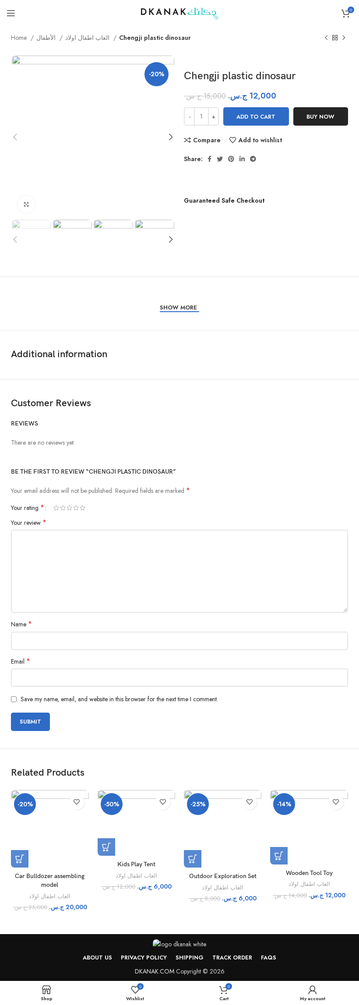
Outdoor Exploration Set (223, 876)
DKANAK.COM (154, 971)
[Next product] (343, 38)
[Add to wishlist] (76, 802)
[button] (19, 859)
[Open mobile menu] (11, 13)
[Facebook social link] (209, 159)
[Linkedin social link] (242, 159)
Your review (28, 522)
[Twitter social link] (219, 159)
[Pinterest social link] (231, 159)
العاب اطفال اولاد (88, 37)
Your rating (27, 507)
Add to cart (255, 116)
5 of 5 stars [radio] (82, 508)
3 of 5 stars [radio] (69, 508)
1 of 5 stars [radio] (56, 508)
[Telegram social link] (253, 159)
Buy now (320, 116)
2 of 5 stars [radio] (63, 508)
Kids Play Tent (136, 864)
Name (21, 624)
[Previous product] (326, 38)
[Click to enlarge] (26, 204)
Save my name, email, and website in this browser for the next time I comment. (119, 699)
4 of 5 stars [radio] (76, 508)
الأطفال (46, 37)
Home (19, 37)
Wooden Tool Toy (309, 873)
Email (20, 661)
